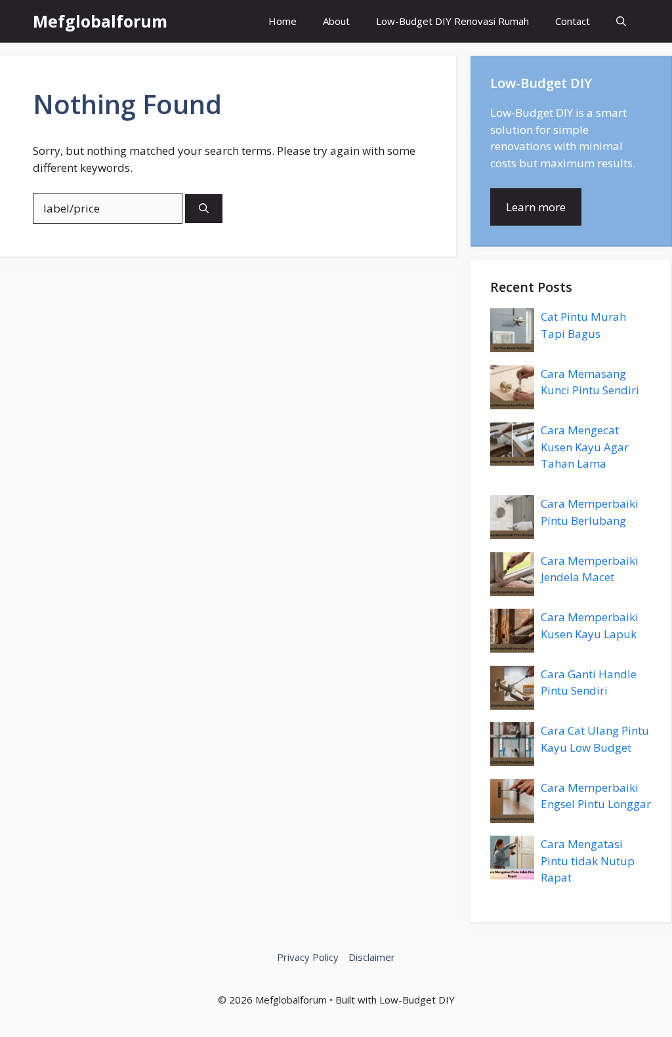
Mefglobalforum (100, 21)
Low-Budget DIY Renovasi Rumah (452, 21)
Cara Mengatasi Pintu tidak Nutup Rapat (588, 860)
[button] (621, 21)
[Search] (203, 209)
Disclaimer (371, 957)
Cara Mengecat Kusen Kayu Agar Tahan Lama (585, 446)
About (336, 21)
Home (282, 21)
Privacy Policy (308, 957)
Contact (572, 21)
